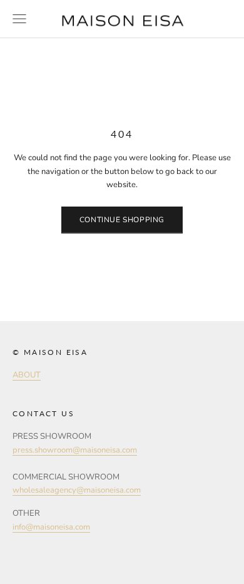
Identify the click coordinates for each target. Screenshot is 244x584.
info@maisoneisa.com (51, 527)
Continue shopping (122, 220)
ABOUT (27, 375)
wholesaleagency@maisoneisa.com (77, 490)
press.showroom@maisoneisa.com (75, 450)
